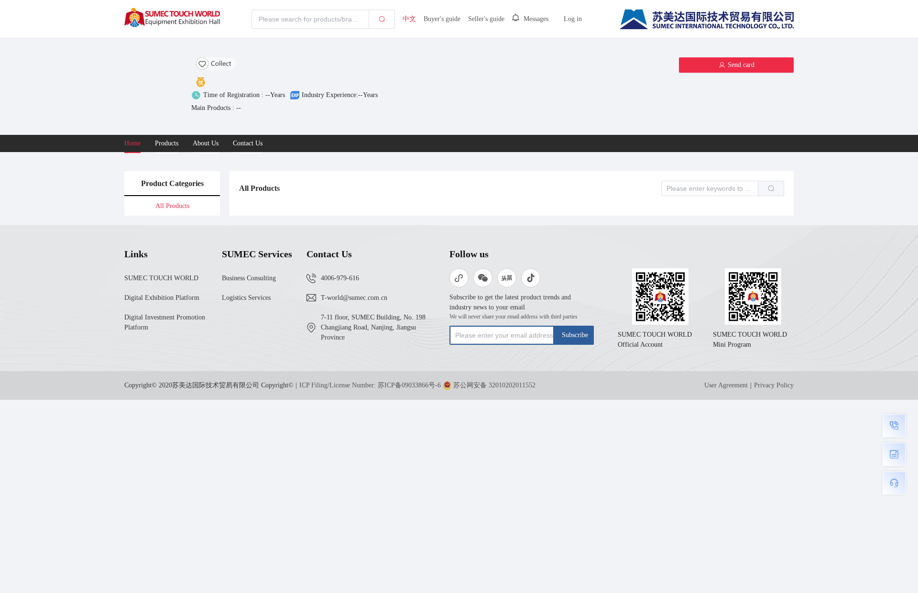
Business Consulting (249, 278)
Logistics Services (246, 297)
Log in (573, 18)
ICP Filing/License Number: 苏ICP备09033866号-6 (370, 385)
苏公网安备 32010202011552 (494, 385)
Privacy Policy (774, 385)
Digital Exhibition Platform (161, 297)
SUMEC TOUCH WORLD (161, 278)
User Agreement (726, 385)
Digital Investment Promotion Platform (164, 322)
